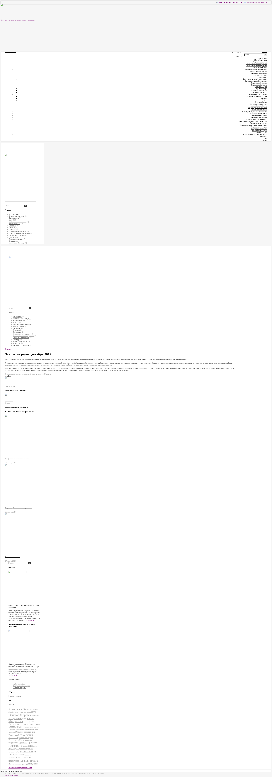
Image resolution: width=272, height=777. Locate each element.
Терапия (24, 760)
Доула (33, 712)
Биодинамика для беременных (256, 81)
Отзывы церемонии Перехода (40, 374)
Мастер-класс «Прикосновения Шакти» (252, 121)
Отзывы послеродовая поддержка (17, 374)
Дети (10, 712)
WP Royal (100, 773)
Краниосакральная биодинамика (255, 79)
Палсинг (264, 98)
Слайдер (12, 237)
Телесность (14, 757)
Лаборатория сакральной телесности (253, 111)
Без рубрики (13, 214)
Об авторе (12, 226)
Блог (265, 138)
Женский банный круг (259, 106)
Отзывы (264, 140)
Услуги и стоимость (260, 62)
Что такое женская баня (258, 104)
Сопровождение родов (258, 127)
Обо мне (239, 56)
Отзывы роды (15, 726)
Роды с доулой (18, 749)
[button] (237, 52)
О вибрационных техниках (257, 96)
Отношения (25, 735)
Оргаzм (31, 721)
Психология (25, 745)
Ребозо (264, 100)
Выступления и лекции (258, 71)
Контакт (30, 718)
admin (9, 376)
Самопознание (26, 751)
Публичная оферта (19, 684)
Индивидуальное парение (257, 108)
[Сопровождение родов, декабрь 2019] (9, 401)
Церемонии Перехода (259, 83)
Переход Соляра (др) (259, 92)
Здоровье (25, 715)
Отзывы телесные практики (20, 729)
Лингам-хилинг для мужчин (256, 119)
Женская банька (261, 102)
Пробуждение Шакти (259, 115)
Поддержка (13, 740)
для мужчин (32, 763)
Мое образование (260, 60)
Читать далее (30, 620)
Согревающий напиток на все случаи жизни (18, 508)
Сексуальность (16, 754)
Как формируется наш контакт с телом (17, 459)
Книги (24, 719)
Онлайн (25, 722)
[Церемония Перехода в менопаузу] (9, 384)
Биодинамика (262, 77)
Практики (23, 743)
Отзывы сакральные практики (30, 727)
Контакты (263, 136)
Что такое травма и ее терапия (256, 69)
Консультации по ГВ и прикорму (255, 134)
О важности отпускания (12, 557)
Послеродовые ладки (259, 131)
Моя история (262, 58)
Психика (13, 745)
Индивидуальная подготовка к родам (253, 125)
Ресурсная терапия (260, 68)
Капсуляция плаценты (259, 129)
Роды (10, 748)
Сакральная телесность (258, 113)
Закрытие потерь (261, 89)
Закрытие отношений (259, 90)
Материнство (15, 721)
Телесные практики (260, 75)
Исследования (36, 715)
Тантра (28, 755)
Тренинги (12, 241)
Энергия (22, 764)
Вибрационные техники (258, 94)
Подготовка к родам (24, 738)
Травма (34, 760)
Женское (13, 715)
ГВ (37, 709)
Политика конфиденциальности (20, 768)
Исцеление (15, 718)
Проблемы (32, 742)
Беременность (15, 709)
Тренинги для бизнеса (259, 73)
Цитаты (11, 764)
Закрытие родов (261, 87)
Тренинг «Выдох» (19, 688)
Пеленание (13, 229)
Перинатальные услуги (258, 123)
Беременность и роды (16, 216)
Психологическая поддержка (256, 64)
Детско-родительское (21, 712)
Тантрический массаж (259, 117)
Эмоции (17, 764)
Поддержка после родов (17, 231)
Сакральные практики (259, 110)
